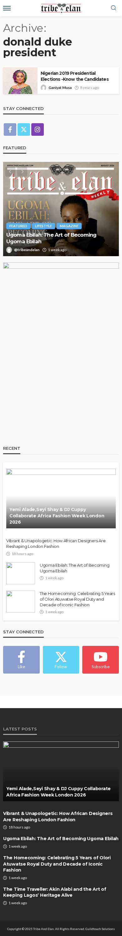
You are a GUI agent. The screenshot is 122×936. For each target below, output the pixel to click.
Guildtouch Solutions (100, 929)
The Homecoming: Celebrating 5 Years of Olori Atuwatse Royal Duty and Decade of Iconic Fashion (77, 599)
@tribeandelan (26, 249)
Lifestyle (43, 226)
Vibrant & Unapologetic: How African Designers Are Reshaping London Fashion (55, 543)
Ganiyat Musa (60, 87)
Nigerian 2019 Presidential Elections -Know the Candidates (75, 76)
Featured (18, 226)
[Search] (113, 8)
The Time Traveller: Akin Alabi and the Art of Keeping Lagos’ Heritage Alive (54, 892)
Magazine (69, 226)
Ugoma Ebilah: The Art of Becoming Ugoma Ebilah (51, 238)
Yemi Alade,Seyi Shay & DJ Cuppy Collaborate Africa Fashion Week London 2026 (56, 516)
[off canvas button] (7, 8)
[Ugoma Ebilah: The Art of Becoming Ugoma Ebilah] (61, 209)
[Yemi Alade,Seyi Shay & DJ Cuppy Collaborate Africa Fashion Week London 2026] (61, 498)
